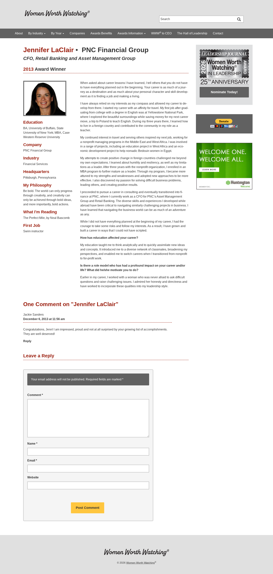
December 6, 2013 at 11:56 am (44, 319)
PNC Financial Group (115, 50)
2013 (28, 69)
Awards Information (131, 33)
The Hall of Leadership (192, 33)
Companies (77, 33)
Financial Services (35, 164)
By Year (56, 33)
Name (32, 443)
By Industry (36, 33)
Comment (35, 395)
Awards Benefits (101, 33)
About (19, 33)
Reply (27, 341)
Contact (218, 33)
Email (32, 460)
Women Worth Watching (140, 562)
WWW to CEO (161, 33)
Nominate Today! (224, 92)
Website (33, 477)
